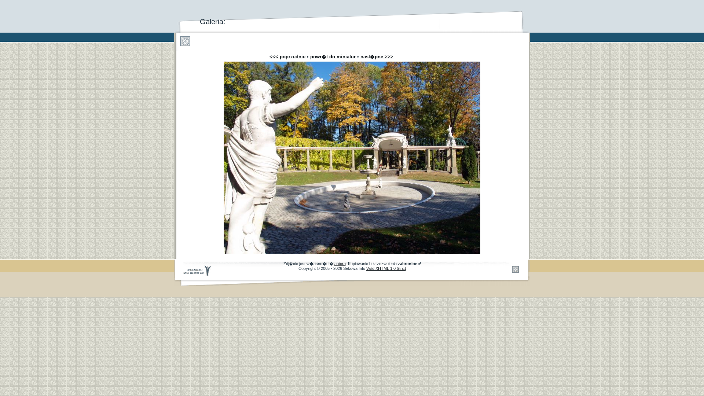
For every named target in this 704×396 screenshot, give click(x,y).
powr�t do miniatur (333, 56)
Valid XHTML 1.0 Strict (386, 268)
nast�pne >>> (376, 56)
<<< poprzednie (287, 56)
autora (340, 263)
